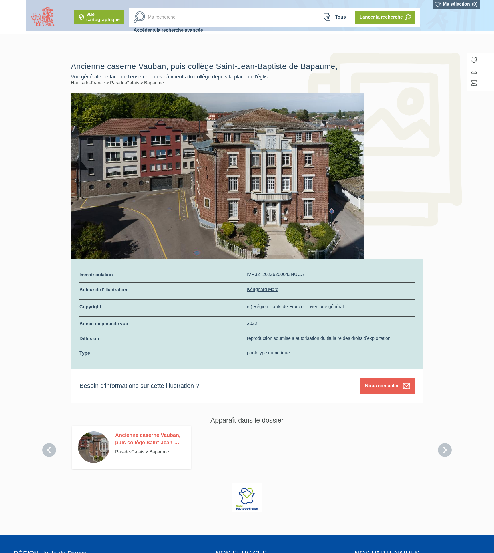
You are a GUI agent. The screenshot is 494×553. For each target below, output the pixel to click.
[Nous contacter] (474, 83)
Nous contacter (382, 385)
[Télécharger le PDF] (474, 71)
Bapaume (154, 82)
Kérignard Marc (262, 289)
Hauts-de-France (88, 82)
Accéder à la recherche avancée (168, 30)
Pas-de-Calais (125, 82)
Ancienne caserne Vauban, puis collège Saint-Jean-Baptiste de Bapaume (147, 439)
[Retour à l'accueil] (13, 17)
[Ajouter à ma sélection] (474, 60)
